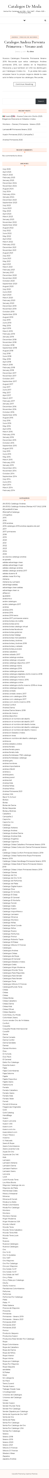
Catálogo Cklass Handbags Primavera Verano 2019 (24, 861)
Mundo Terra (8, 1227)
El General (7, 1059)
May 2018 (7, 359)
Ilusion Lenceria (9, 1121)
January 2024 (8, 197)
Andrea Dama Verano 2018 (14, 710)
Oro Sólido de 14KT (11, 1274)
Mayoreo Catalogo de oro (14, 1185)
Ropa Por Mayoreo (11, 1364)
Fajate (5, 1076)
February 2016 (9, 434)
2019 (5, 537)
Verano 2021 (8, 1445)
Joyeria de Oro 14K (11, 1154)
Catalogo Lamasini (10, 914)
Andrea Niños (8, 788)
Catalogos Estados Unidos (14, 962)
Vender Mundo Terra (11, 1406)
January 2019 (8, 337)
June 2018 (7, 356)
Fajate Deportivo (10, 1079)
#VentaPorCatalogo (11, 512)
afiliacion (6, 593)
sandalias (6, 1369)
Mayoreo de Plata (10, 1188)
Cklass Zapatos (9, 1012)
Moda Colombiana (11, 1205)
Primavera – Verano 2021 (13, 1319)
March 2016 (8, 432)
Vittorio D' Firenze (10, 1450)
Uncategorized (9, 1392)
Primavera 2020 (9, 1322)
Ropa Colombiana (10, 1344)
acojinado (7, 559)
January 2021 (8, 272)
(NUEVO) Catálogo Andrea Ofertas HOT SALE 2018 (24, 506)
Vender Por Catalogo (12, 1409)
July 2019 (6, 320)
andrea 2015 (8, 610)
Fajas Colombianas (11, 1071)
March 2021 (8, 267)
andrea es (7, 741)
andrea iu (7, 772)
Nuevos (6, 1241)
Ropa (5, 1341)
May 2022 (7, 236)
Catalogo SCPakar (10, 942)
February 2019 (9, 334)
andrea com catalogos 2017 (14, 699)
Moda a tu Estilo (9, 1202)
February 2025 (9, 177)
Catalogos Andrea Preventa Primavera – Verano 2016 (24, 44)
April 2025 (7, 172)
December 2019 (9, 306)
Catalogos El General (11, 959)
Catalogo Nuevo (10, 931)
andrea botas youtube (12, 649)
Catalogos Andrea (10, 950)
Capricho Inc (8, 822)
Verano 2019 (8, 1439)
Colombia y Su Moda (12, 1015)
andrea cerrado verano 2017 (14, 694)
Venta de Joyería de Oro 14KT (15, 1414)
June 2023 (7, 208)
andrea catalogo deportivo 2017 (16, 663)
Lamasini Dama (9, 1166)
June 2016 (7, 423)
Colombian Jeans (10, 1017)
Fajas (5, 1068)
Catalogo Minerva (10, 917)
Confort (6, 1023)
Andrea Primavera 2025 (13, 140)
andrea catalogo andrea (13, 657)
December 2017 (9, 373)
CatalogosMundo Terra (12, 987)
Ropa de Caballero (11, 1347)
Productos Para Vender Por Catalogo (18, 1339)
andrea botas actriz (11, 624)
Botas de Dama (9, 805)
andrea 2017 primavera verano (15, 618)
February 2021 (9, 270)
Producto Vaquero (10, 1333)
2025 (5, 554)
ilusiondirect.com (10, 1132)
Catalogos (7, 948)
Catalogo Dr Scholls (11, 892)
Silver (5, 1375)
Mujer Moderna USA (11, 1221)
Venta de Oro (8, 1417)
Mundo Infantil (9, 1224)
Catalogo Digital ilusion (12, 886)
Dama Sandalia (9, 1043)
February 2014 (9, 490)
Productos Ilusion (10, 1336)
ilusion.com (7, 1126)
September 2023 (10, 202)
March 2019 (8, 331)
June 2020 (7, 292)
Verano (6, 1434)
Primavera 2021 (9, 1325)
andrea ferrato (9, 747)
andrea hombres (10, 763)
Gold (5, 1110)
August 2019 (8, 317)
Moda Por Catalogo (11, 1207)
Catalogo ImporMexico (13, 911)
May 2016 (7, 426)
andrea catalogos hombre (14, 677)
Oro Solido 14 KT (10, 1269)
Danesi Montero (9, 1048)
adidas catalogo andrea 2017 (15, 571)
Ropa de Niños (9, 1353)
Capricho (6, 819)
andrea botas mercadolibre (14, 638)
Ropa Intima (8, 1358)
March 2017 (8, 398)
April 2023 (7, 214)
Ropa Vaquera (9, 1367)
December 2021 (9, 247)
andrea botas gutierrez (12, 632)
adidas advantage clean (13, 562)
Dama (5, 1034)
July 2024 (7, 191)
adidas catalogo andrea (13, 568)
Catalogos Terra (9, 981)
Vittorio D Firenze (10, 1448)
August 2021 (8, 253)
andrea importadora (11, 766)
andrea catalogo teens (12, 666)
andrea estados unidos (12, 744)
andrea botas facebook (13, 629)
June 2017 (7, 390)
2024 (5, 551)
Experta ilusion (9, 1065)
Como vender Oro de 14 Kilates (16, 1020)
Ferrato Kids (8, 1096)
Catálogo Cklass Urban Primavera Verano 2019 (22, 869)
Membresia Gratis (10, 1191)
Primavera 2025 (9, 1327)
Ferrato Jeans (8, 1093)
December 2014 (9, 468)
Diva (4, 1051)
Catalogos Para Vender (12, 976)
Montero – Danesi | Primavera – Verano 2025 (21, 124)
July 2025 (7, 169)
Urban (5, 1400)
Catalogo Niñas (9, 923)
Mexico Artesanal (10, 1193)
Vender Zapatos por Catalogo (15, 1411)
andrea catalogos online (13, 682)
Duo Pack (7, 1057)
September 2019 (10, 314)
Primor (6, 1330)
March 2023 (8, 216)
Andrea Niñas (8, 786)
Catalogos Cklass (10, 953)
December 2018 (9, 339)
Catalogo (6, 825)
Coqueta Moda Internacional (15, 1029)
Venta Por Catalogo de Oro (14, 1425)
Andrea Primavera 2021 (12, 791)
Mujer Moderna (9, 1219)
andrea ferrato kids (11, 752)
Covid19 (6, 1031)
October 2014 (8, 473)
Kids (4, 1157)
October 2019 (8, 312)
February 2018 (9, 367)
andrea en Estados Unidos (14, 733)
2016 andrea (8, 523)
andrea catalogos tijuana (13, 688)
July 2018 (6, 353)
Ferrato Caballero (10, 1090)
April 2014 (7, 485)
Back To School (9, 797)
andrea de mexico (10, 713)
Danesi (5, 1045)
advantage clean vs (11, 590)
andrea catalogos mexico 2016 (16, 680)
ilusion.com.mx (9, 1129)
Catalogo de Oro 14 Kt (12, 878)
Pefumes (6, 1291)
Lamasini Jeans (9, 1171)
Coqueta (6, 1026)
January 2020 (8, 303)
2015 (4, 518)
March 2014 (8, 487)
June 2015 (7, 454)
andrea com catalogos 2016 (14, 696)
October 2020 (9, 281)
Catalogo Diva (9, 889)
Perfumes (7, 1294)
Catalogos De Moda (24, 6)
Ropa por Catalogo (11, 1361)
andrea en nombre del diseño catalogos (20, 738)
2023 (5, 548)
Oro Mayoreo (8, 1260)
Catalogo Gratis (9, 906)
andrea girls (8, 761)
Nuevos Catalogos (10, 1244)
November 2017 (9, 376)
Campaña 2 (8, 816)
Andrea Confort (9, 705)
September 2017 (10, 381)
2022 (5, 545)
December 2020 (10, 275)
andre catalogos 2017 (12, 604)
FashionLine (8, 1085)
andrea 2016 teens (10, 615)
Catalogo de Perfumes (12, 881)
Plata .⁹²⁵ (6, 1302)
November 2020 (10, 278)
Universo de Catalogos (12, 1395)
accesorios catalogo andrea (14, 557)
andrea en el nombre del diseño (16, 719)
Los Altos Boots (9, 1182)
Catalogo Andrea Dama (13, 833)
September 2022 (10, 225)
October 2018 (8, 345)
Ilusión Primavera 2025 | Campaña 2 (18, 134)
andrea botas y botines (12, 640)
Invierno (6, 1138)
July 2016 (6, 420)
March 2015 (8, 459)
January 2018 (8, 370)
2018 (5, 534)
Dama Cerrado (9, 1037)
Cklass (5, 990)
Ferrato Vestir (8, 1099)
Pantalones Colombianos (13, 1288)
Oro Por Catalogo (10, 1263)
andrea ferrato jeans (11, 749)
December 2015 (9, 440)
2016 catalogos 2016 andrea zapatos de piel (21, 526)
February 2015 (9, 462)
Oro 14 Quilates (9, 1255)
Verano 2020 (8, 1442)
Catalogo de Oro (10, 875)
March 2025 (8, 175)
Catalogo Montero (10, 920)
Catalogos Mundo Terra (13, 970)
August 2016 (8, 418)
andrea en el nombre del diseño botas (19, 724)
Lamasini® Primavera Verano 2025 (17, 129)
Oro (4, 1249)
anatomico (7, 598)
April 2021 (7, 264)
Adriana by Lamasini (11, 582)
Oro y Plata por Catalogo (13, 1280)
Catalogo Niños (9, 928)
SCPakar (6, 1372)
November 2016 (9, 409)
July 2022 (7, 230)
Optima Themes (31, 1474)
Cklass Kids (7, 1006)
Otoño (5, 1283)
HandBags (7, 1115)
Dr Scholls (7, 1054)
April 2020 (7, 295)
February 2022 (9, 244)
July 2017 (6, 387)
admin (31, 51)
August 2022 (8, 228)
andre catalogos (10, 601)
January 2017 (8, 404)
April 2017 (7, 395)
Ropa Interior (8, 1355)
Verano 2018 (8, 1437)
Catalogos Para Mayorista (13, 973)
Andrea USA (8, 794)
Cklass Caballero (10, 1001)
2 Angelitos (7, 515)
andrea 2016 (8, 612)
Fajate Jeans (8, 1082)
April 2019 (7, 328)
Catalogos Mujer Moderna (14, 967)
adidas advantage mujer (13, 565)
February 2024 (9, 194)
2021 (4, 543)
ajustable (6, 596)
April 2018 (7, 362)
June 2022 (7, 233)
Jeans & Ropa (8, 1143)
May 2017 (7, 392)
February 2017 (9, 401)
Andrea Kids (8, 783)
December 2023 (10, 200)
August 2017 (8, 384)
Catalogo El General (11, 897)
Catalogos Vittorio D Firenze (15, 984)
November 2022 (10, 222)
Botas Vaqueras (9, 808)
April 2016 (7, 429)
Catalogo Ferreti (10, 903)
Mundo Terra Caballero (12, 1230)
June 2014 (7, 482)
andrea (15, 37)
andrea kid (7, 780)
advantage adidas (10, 585)
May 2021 (7, 261)
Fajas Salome (8, 1073)
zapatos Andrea (9, 1459)
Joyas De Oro (8, 1152)
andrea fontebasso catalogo (15, 758)
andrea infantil (9, 769)
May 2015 (7, 457)
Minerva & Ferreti (10, 1199)
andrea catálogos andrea (13, 671)
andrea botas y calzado (13, 646)
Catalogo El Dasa (10, 895)
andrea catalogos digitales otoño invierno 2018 (22, 674)
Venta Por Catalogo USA (13, 1428)
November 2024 (10, 186)
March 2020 (8, 298)
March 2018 (8, 365)
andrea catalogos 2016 (12, 668)
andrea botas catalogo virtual (15, 626)
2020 (5, 540)
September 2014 (10, 476)
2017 (4, 529)
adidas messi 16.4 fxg (11, 576)
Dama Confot (8, 1040)
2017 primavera (9, 531)
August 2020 (8, 286)
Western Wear (9, 1453)
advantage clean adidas (13, 587)
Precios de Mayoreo (28, 37)
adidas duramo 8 (10, 573)
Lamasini (6, 1160)
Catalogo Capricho (11, 842)
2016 (4, 520)
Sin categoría (8, 1378)
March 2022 (8, 242)
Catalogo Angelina (10, 839)
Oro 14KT (6, 1258)
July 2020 (7, 289)
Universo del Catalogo (12, 1397)
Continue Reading (24, 84)
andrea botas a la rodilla (13, 621)
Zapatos (6, 1456)
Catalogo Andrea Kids (12, 836)
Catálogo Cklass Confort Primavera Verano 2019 (23, 853)
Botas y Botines (9, 811)
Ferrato (6, 1087)
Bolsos (5, 800)
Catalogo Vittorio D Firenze (14, 945)
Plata (5, 1300)
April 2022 (7, 239)
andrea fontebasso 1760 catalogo (17, 755)
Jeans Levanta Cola (11, 1149)
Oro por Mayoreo (10, 1266)
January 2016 (8, 437)
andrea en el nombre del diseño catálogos (21, 727)
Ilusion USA (7, 1124)
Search (41, 101)
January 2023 (8, 219)
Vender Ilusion (9, 1403)
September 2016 (10, 415)
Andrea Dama (9, 708)
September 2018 (10, 348)
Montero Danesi (9, 1216)
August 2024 (8, 189)
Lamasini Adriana (10, 1163)
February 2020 (9, 300)
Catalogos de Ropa (11, 956)
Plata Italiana (8, 1305)
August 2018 (8, 351)
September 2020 (10, 284)
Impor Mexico (9, 1135)
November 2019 (9, 309)
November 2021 (9, 250)
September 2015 (10, 446)
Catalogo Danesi (10, 872)
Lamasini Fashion (10, 1168)
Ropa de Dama (9, 1350)
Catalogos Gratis (9, 964)
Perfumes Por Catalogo (13, 1297)
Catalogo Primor (10, 936)
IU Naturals (7, 1140)
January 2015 (8, 465)
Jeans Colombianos (11, 1146)
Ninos (5, 1238)
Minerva (6, 1196)
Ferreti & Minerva (10, 1104)
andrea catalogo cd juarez (14, 660)
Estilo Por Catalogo (11, 1062)
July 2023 (7, 205)
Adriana (6, 579)
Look (5, 1177)
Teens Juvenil (8, 1383)
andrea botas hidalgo (12, 635)
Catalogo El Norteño (11, 900)
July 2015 (6, 451)
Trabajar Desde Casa (11, 1389)
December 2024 (10, 183)
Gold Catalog (8, 1113)
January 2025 (8, 180)
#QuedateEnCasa (10, 509)
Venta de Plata (9, 1420)
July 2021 (6, 256)
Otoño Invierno (9, 1286)
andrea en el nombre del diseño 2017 (18, 721)
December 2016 (9, 406)
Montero (6, 1210)
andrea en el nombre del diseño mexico (20, 730)
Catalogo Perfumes (11, 934)
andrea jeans (8, 775)
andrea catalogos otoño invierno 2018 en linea (22, 685)
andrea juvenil (8, 777)
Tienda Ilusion (8, 1386)
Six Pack (6, 1381)
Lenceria (6, 1174)
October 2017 (8, 379)
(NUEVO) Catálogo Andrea (14, 504)
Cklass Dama (8, 1004)
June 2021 (7, 258)
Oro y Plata (7, 1277)
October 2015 (8, 443)
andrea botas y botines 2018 (15, 643)
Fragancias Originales (12, 1107)
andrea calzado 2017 (11, 654)
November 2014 (9, 471)
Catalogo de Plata (10, 883)
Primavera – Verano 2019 (13, 1316)
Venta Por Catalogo (11, 1423)
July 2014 (6, 479)
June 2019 (7, 323)
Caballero (7, 814)
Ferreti (5, 1101)
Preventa (6, 1311)
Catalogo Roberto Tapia (13, 939)
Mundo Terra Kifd (10, 1233)
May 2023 (7, 211)
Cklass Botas (8, 998)
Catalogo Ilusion (10, 909)
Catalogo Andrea (10, 830)
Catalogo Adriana (10, 828)
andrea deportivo (10, 716)
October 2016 (8, 412)
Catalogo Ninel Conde (12, 925)
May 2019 (7, 325)
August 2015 (8, 448)
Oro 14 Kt (7, 1252)
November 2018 (9, 342)
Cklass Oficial (8, 1009)
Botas (5, 802)
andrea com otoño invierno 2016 (16, 702)
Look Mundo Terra (10, 1180)
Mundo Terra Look (10, 1235)
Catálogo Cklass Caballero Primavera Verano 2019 (24, 844)
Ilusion (5, 1118)
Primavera (7, 1314)
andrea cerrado (9, 691)
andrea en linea (9, 735)
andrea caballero (10, 652)
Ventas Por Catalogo (11, 1431)
